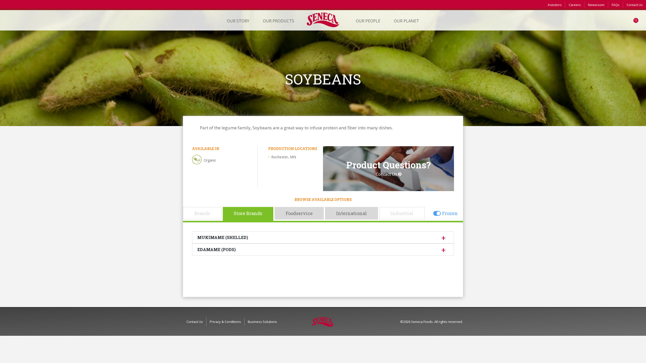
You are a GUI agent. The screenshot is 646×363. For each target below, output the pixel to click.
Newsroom (596, 5)
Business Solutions (262, 321)
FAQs (615, 5)
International (351, 213)
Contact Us (634, 5)
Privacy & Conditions (225, 321)
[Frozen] (437, 213)
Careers (575, 5)
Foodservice (299, 213)
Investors (554, 5)
